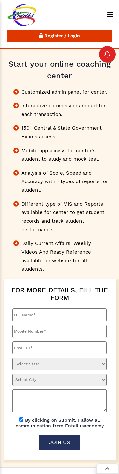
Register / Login (61, 35)
